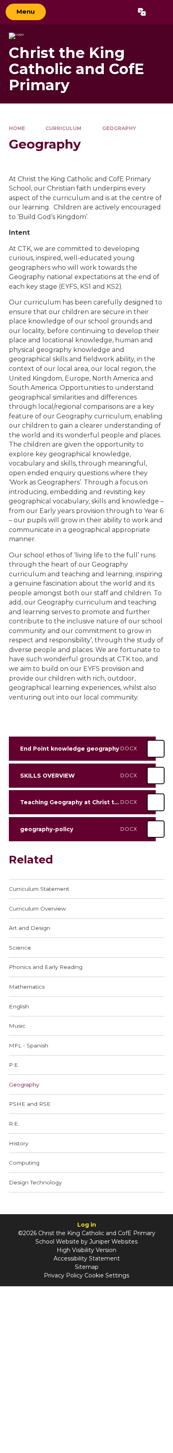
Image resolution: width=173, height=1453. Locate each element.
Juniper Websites (113, 1241)
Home (17, 128)
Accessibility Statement (87, 1258)
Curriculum (63, 128)
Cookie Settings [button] (106, 1275)
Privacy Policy (63, 1275)
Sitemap (87, 1267)
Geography (119, 128)
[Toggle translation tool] (141, 12)
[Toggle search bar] (159, 12)
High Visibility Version (86, 1250)
